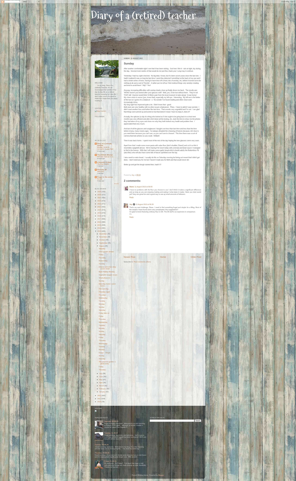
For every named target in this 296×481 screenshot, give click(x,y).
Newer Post (129, 257)
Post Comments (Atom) (142, 262)
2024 (99, 198)
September (103, 243)
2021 (99, 207)
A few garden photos (106, 252)
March (101, 386)
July (101, 373)
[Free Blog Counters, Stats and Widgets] (96, 411)
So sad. (99, 179)
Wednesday (103, 261)
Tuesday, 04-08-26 (102, 445)
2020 (99, 210)
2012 (99, 395)
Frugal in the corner (105, 177)
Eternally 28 (101, 169)
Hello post (100, 171)
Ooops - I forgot (104, 353)
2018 (99, 216)
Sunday (101, 281)
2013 (99, 231)
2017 (99, 219)
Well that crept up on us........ (107, 157)
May (101, 380)
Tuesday (102, 264)
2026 (99, 192)
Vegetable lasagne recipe (108, 275)
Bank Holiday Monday (107, 272)
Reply (131, 197)
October (102, 240)
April (101, 383)
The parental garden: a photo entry (107, 362)
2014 (99, 228)
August (102, 246)
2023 (99, 201)
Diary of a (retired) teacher (143, 15)
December (103, 234)
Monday (102, 304)
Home (163, 257)
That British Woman (105, 155)
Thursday (102, 258)
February (102, 389)
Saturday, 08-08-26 (111, 421)
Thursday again (104, 292)
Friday (101, 255)
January (102, 392)
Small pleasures (104, 278)
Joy (130, 204)
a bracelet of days (104, 162)
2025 (99, 195)
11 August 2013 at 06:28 (145, 204)
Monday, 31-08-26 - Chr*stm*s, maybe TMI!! (105, 148)
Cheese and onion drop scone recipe (107, 268)
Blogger (161, 475)
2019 (99, 213)
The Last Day (104, 289)
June (101, 376)
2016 (99, 222)
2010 (99, 402)
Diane (131, 187)
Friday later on (104, 313)
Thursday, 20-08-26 (102, 453)
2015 (99, 225)
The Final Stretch (103, 164)
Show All (116, 183)
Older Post (196, 257)
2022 (99, 204)
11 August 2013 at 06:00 (143, 187)
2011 (99, 399)
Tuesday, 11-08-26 (111, 433)
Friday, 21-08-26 (110, 461)
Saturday (102, 249)
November (103, 237)
